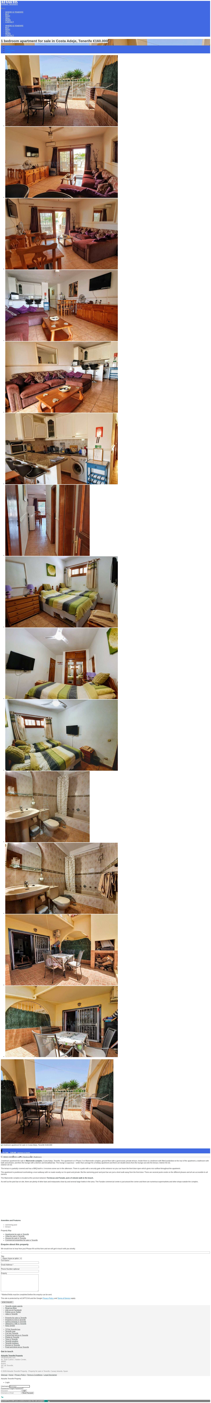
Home (7, 46)
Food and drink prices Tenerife (17, 1347)
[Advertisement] (67, 1199)
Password (5, 1388)
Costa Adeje (10, 50)
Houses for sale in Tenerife (15, 1238)
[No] (49, 1401)
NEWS (8, 20)
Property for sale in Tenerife (16, 1318)
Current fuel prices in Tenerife (16, 1335)
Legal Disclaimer (50, 1375)
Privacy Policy (48, 1298)
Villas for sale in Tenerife (14, 1236)
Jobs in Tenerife (11, 1314)
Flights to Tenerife (12, 1337)
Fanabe (8, 52)
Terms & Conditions (34, 1375)
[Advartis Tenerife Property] (9, 5)
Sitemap (4, 1375)
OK (46, 1401)
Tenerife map (10, 1331)
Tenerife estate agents (13, 1306)
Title (2, 1256)
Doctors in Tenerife (12, 1345)
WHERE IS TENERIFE (14, 12)
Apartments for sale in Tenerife (17, 1234)
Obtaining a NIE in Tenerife (15, 1324)
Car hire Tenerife (11, 1333)
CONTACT (9, 22)
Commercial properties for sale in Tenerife (21, 1240)
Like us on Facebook (13, 1310)
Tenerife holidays (12, 1343)
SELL (7, 18)
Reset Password (28, 1393)
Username (5, 1386)
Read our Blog (11, 1308)
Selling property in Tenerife (15, 1322)
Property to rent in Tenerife (15, 1320)
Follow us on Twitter (13, 1312)
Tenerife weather (11, 1341)
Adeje (7, 48)
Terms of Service (64, 1298)
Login (24, 1390)
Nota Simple (10, 1326)
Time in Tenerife (11, 1339)
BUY (7, 14)
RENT (7, 16)
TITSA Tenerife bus (12, 1329)
